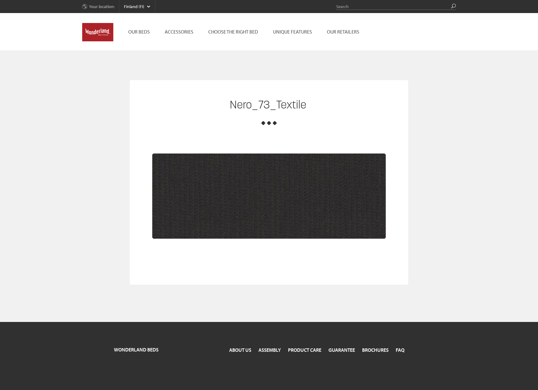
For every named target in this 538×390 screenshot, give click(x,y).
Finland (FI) (134, 6)
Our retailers (343, 32)
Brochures (375, 350)
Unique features (292, 32)
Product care (304, 350)
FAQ (400, 350)
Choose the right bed (233, 32)
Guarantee (341, 350)
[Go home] (97, 32)
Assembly (269, 350)
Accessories (179, 32)
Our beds (139, 32)
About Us (240, 350)
